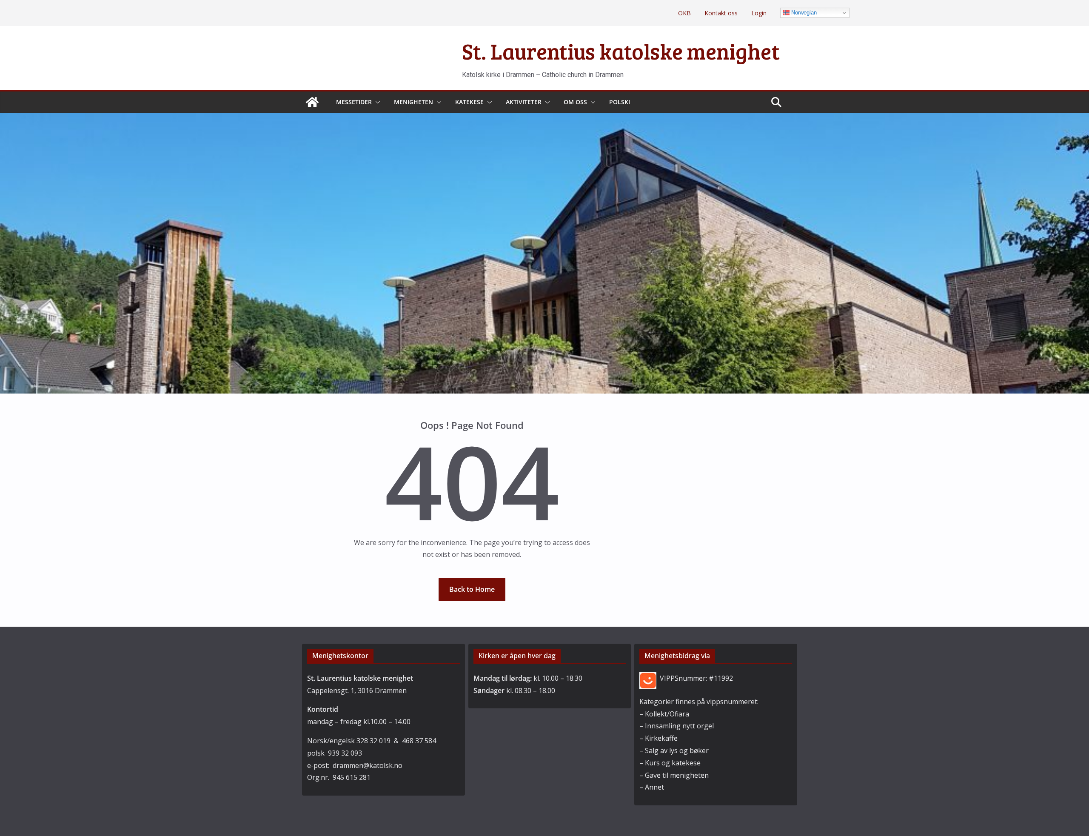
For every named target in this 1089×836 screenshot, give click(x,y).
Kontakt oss (721, 13)
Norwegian (803, 12)
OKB (684, 13)
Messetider (354, 102)
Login (759, 13)
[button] (376, 102)
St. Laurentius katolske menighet (621, 51)
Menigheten (413, 102)
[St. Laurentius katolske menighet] (312, 102)
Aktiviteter (524, 102)
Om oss (575, 102)
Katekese (469, 102)
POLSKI (619, 102)
